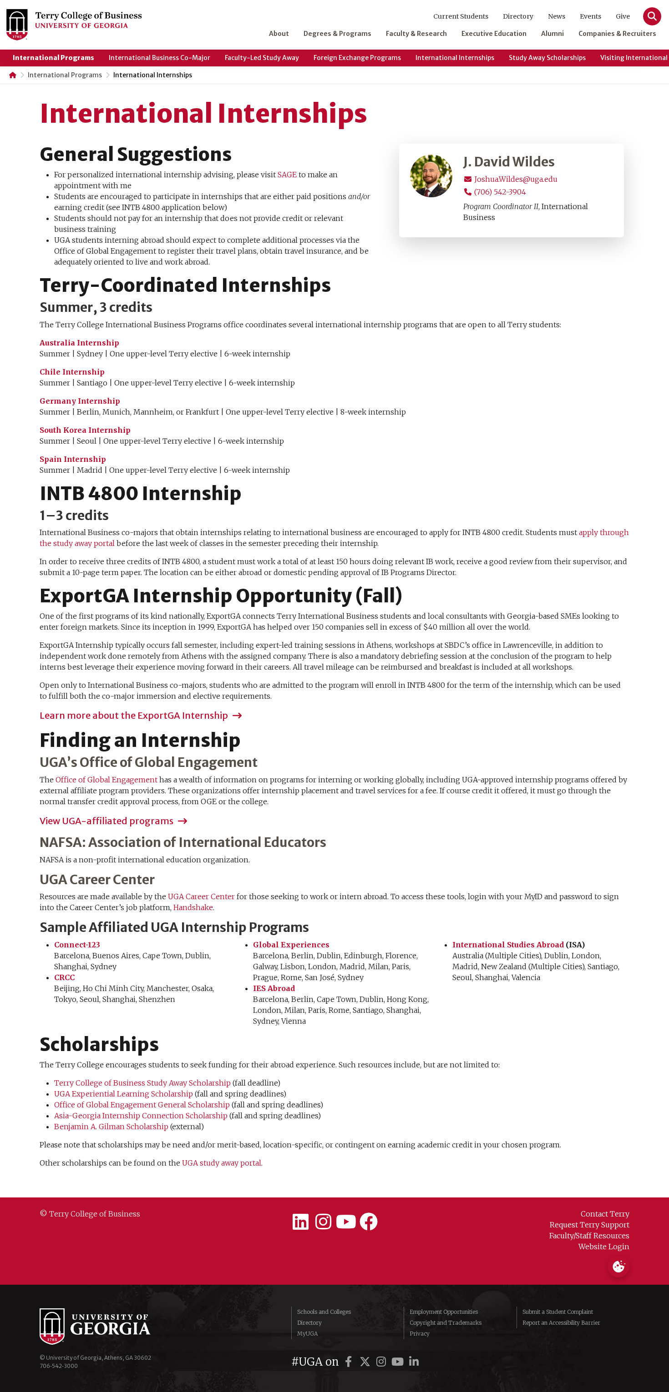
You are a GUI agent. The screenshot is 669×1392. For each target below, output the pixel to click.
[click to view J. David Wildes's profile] (431, 175)
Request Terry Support (589, 1224)
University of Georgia (108, 1326)
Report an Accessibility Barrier (561, 1322)
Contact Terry (605, 1213)
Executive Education (494, 34)
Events (590, 16)
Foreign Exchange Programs (357, 58)
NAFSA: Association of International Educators (183, 843)
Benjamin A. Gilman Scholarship (111, 1126)
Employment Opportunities (444, 1311)
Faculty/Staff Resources (589, 1235)
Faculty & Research (416, 34)
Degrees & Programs (337, 34)
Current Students (460, 16)
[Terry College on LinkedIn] (300, 1222)
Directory (518, 16)
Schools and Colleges (324, 1311)
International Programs (53, 58)
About (279, 34)
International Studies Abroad (508, 944)
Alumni (552, 34)
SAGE (287, 174)
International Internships (455, 58)
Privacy (420, 1333)
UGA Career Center (97, 880)
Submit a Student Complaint (557, 1311)
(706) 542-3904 (499, 191)
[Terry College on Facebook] (368, 1222)
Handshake (193, 907)
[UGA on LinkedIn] (414, 1362)
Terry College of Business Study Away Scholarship (142, 1082)
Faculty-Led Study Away (262, 58)
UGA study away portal (221, 1162)
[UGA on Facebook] (350, 1362)
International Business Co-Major (159, 58)
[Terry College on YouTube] (345, 1222)
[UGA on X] (366, 1362)
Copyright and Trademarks (445, 1322)
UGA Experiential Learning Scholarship (123, 1093)
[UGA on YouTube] (399, 1362)
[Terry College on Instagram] (323, 1222)
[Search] (652, 16)
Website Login (603, 1246)
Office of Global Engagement (106, 779)
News (556, 16)
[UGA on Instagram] (383, 1362)
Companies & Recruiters (617, 34)
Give (623, 16)
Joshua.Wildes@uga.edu (515, 179)
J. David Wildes (509, 162)
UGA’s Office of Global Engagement (149, 763)
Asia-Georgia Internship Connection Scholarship (141, 1115)
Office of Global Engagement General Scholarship (142, 1104)
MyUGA (307, 1333)
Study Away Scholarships (547, 58)
